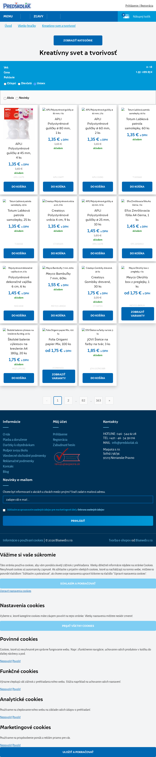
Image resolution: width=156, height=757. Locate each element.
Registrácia (60, 439)
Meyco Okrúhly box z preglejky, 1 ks (137, 281)
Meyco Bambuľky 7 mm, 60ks (58, 276)
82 (83, 400)
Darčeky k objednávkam (18, 444)
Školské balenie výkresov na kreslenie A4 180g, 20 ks (19, 346)
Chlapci (11, 83)
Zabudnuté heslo (64, 444)
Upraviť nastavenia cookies (15, 590)
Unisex (41, 83)
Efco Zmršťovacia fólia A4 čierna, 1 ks (137, 215)
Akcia (10, 98)
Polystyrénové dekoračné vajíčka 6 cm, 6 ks (19, 281)
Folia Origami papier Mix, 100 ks (58, 341)
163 (98, 400)
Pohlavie (9, 77)
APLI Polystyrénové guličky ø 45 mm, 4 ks (19, 151)
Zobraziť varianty (138, 313)
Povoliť (16, 661)
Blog (6, 471)
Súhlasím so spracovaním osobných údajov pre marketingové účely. (55, 509)
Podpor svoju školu (15, 450)
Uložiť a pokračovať (78, 752)
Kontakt (8, 466)
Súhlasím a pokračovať (78, 583)
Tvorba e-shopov (120, 540)
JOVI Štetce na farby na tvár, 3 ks (97, 341)
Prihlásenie (60, 434)
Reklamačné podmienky (18, 460)
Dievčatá (26, 83)
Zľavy (38, 16)
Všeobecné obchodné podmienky (24, 455)
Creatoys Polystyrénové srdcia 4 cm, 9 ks (58, 215)
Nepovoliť (6, 661)
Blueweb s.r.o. (144, 540)
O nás (6, 434)
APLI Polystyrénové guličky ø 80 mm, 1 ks (58, 126)
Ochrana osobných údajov (91, 509)
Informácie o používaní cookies (23, 540)
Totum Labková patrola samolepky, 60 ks (137, 123)
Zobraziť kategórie (78, 40)
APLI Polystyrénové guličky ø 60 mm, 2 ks (97, 126)
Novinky (24, 98)
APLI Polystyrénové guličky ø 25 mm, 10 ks (98, 217)
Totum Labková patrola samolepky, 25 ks (19, 215)
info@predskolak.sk (125, 442)
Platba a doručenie (15, 439)
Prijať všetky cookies (78, 626)
